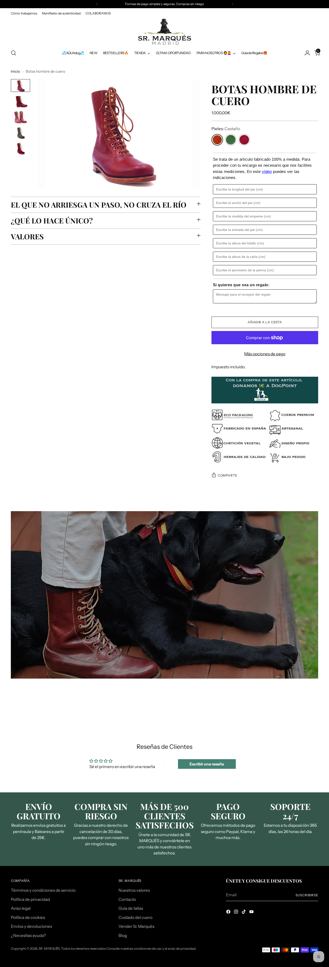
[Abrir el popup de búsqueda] (13, 53)
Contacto (127, 899)
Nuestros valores (134, 890)
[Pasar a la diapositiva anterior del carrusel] (303, 710)
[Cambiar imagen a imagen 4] (20, 132)
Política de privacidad (30, 899)
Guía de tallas (130, 908)
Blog (122, 935)
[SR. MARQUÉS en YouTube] (252, 912)
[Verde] (231, 140)
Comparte (227, 475)
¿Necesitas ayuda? (28, 935)
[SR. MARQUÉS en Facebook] (229, 912)
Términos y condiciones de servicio (43, 890)
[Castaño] (217, 140)
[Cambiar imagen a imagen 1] (20, 85)
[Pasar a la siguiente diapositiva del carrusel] (314, 710)
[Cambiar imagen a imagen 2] (20, 101)
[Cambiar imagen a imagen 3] (20, 116)
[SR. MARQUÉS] (164, 32)
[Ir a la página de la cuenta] (305, 53)
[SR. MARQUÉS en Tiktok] (244, 912)
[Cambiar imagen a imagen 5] (20, 148)
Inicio (15, 71)
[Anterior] (97, 4)
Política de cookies (28, 917)
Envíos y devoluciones (31, 926)
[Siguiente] (232, 4)
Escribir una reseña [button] (207, 764)
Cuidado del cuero (135, 917)
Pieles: (225, 128)
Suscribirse (307, 895)
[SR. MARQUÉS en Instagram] (236, 912)
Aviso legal (21, 908)
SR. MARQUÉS (49, 948)
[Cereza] (244, 140)
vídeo (267, 171)
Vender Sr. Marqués (136, 926)
